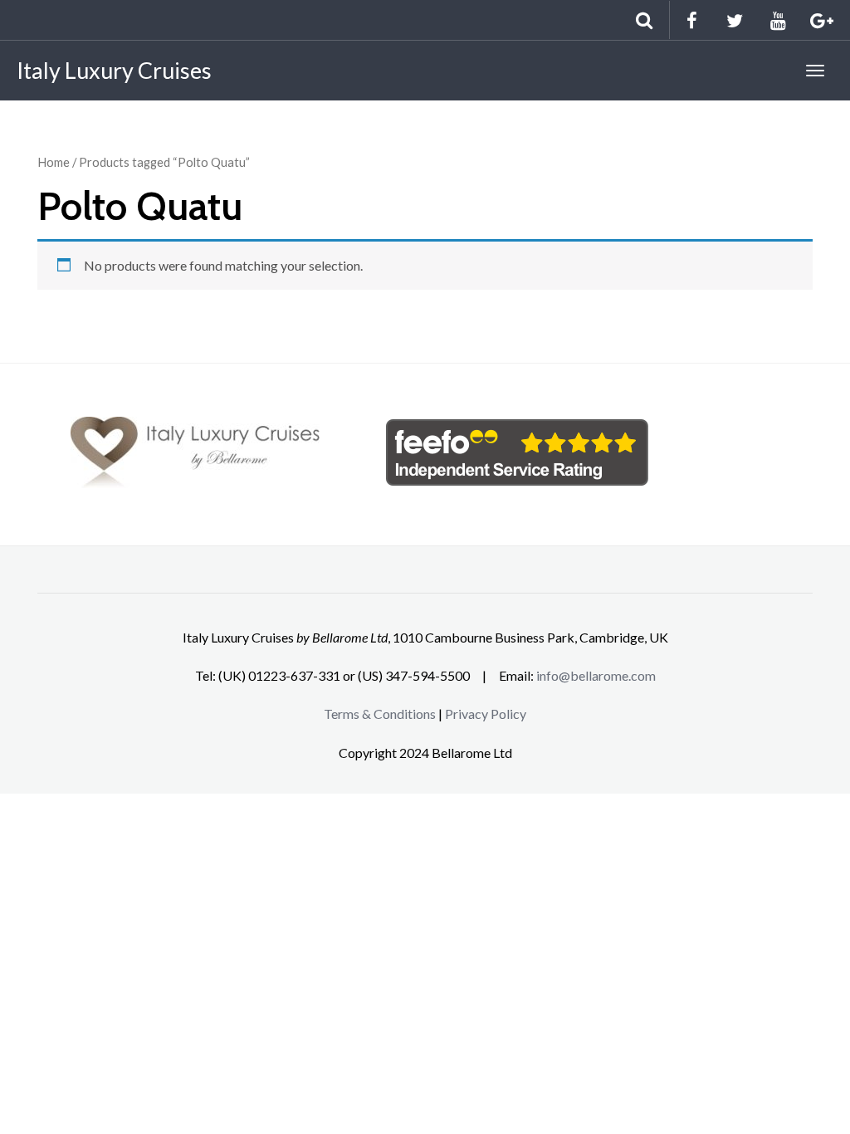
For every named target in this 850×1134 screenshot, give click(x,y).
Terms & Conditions (380, 713)
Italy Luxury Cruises (114, 70)
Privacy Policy (485, 713)
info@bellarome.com (596, 675)
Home (53, 161)
